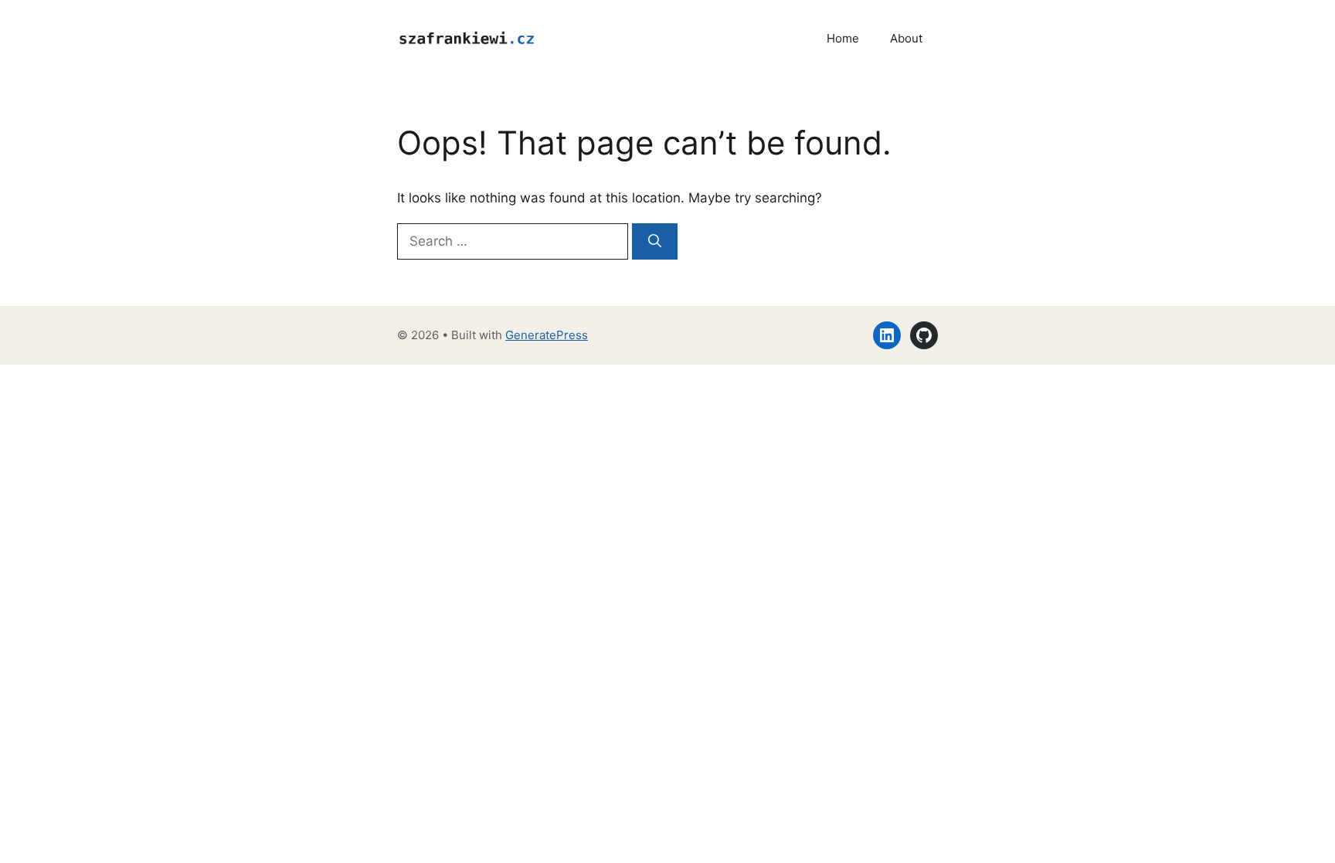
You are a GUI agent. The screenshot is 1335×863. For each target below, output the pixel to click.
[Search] (655, 241)
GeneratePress (546, 335)
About (906, 38)
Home (843, 38)
